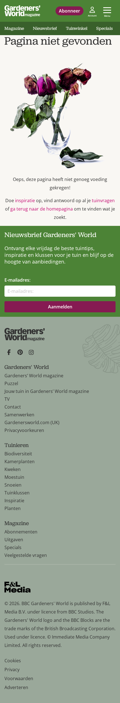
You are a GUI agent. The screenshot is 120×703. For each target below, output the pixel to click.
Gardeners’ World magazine (33, 376)
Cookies (12, 661)
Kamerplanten (19, 461)
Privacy (12, 669)
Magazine (14, 28)
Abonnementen (20, 532)
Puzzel (11, 383)
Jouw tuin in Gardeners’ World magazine (46, 391)
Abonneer (69, 11)
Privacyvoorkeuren (24, 430)
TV (7, 399)
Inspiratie (14, 500)
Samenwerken (19, 415)
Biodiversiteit (18, 454)
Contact (12, 407)
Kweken (12, 469)
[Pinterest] (20, 352)
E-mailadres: (17, 280)
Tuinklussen (17, 493)
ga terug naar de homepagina (41, 209)
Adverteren (16, 687)
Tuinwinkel (76, 28)
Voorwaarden (18, 678)
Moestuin (14, 477)
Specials (104, 28)
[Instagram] (31, 352)
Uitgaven (13, 540)
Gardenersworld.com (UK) (31, 422)
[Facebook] (8, 352)
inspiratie (25, 200)
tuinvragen (103, 200)
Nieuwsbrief (45, 28)
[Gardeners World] (22, 10)
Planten (12, 508)
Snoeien (12, 485)
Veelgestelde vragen (25, 555)
